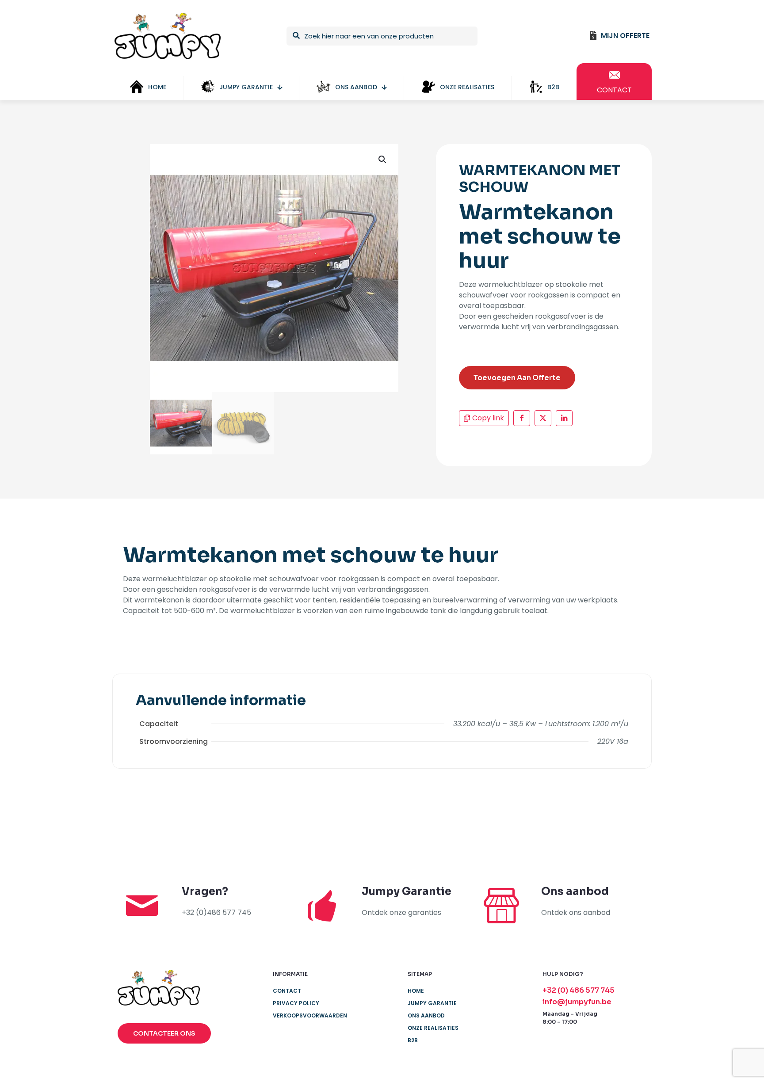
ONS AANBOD (426, 1015)
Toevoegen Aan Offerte (517, 377)
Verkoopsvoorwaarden (310, 1015)
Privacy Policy (296, 1003)
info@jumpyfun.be (576, 1001)
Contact (287, 990)
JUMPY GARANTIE (432, 1003)
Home (416, 990)
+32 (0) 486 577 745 (578, 990)
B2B (413, 1040)
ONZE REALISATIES (433, 1028)
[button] (383, 159)
